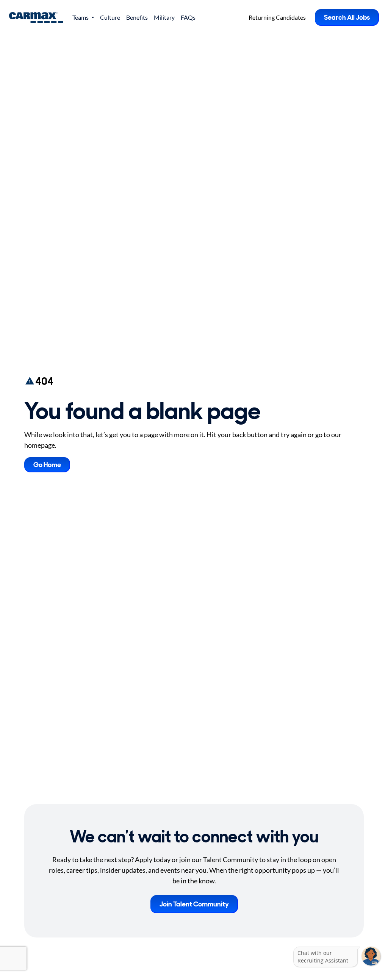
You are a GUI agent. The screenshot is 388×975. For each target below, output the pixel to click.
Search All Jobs (347, 17)
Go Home (47, 464)
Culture (110, 17)
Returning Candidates (277, 17)
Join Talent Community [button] (194, 904)
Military (164, 17)
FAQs (188, 17)
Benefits (137, 17)
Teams (80, 17)
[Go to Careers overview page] (36, 17)
